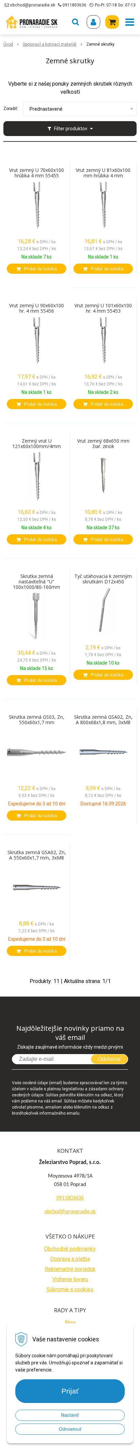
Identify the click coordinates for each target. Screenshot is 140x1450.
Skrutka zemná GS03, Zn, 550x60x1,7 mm (36, 719)
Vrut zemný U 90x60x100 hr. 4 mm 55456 (36, 308)
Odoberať (109, 1059)
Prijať (70, 1391)
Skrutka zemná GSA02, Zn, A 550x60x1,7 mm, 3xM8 (36, 855)
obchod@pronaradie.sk (32, 5)
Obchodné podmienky (70, 1249)
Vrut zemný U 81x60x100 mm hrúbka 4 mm (103, 173)
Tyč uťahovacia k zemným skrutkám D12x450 (103, 579)
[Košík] (112, 22)
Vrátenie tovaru (70, 1279)
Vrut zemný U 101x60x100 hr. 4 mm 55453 (103, 308)
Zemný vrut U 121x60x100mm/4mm (36, 443)
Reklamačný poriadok (70, 1269)
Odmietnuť (70, 1429)
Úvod (8, 44)
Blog (70, 1322)
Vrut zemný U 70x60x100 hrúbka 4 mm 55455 (36, 173)
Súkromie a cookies (70, 1289)
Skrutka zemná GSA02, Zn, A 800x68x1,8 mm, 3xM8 (103, 719)
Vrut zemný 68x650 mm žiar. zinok (103, 443)
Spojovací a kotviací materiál (49, 44)
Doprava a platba (70, 1259)
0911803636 (74, 5)
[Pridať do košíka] (36, 269)
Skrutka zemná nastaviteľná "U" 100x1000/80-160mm (36, 582)
